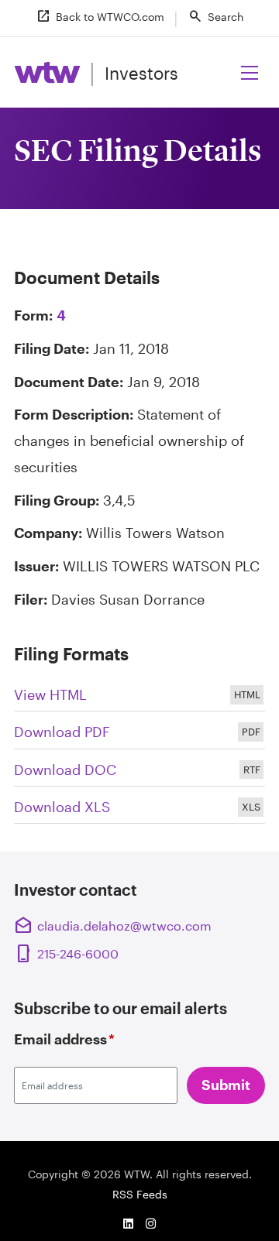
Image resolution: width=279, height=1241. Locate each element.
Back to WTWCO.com (100, 16)
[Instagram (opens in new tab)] (151, 1222)
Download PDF (139, 732)
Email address (64, 1038)
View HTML (139, 695)
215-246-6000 (68, 954)
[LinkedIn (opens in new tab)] (128, 1222)
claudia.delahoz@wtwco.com (113, 926)
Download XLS (139, 808)
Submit (226, 1084)
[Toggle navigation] (250, 72)
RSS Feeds (139, 1194)
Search (215, 16)
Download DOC (139, 770)
